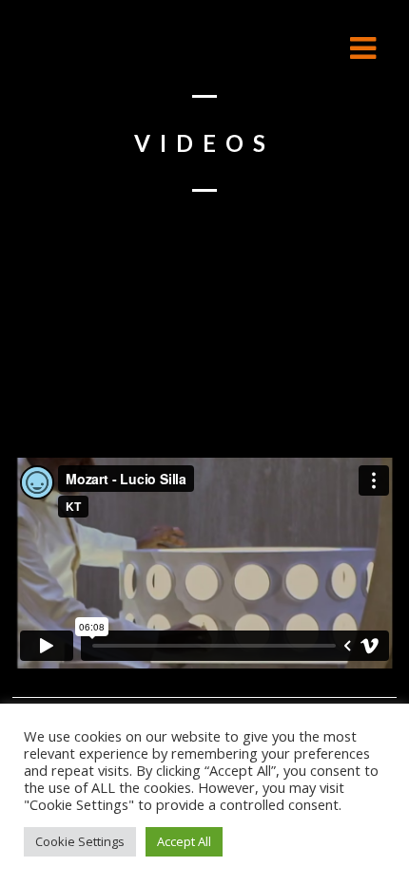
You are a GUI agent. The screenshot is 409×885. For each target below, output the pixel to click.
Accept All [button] (184, 841)
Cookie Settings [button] (80, 841)
